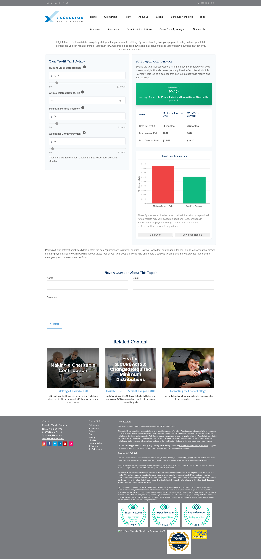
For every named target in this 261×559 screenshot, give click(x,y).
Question (52, 297)
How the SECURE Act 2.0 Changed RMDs (130, 391)
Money (92, 437)
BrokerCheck (171, 426)
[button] (110, 16)
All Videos (93, 446)
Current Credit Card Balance (67, 67)
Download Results (192, 234)
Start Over (155, 234)
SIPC (191, 457)
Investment (94, 428)
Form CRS (127, 421)
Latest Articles (95, 443)
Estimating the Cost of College (188, 391)
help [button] (84, 67)
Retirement (94, 425)
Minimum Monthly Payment (67, 108)
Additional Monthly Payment (67, 133)
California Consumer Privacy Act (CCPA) (194, 445)
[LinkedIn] (55, 3)
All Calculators (95, 449)
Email (136, 278)
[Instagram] (47, 3)
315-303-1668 (207, 2)
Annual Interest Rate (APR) (66, 92)
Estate (92, 431)
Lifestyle (93, 440)
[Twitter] (52, 3)
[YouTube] (59, 3)
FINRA (186, 457)
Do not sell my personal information (176, 448)
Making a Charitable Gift (73, 391)
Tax (90, 434)
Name (50, 278)
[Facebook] (63, 3)
